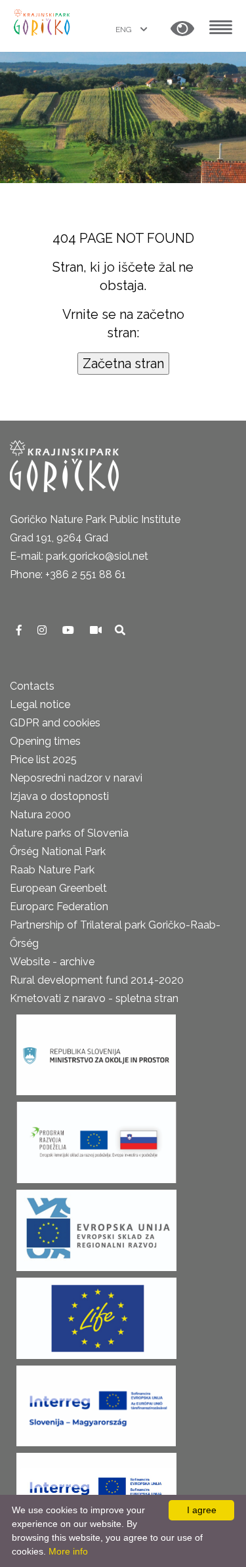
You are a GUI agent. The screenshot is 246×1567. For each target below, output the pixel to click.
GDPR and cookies (55, 723)
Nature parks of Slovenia (69, 833)
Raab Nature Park (52, 870)
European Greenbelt (58, 888)
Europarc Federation (59, 906)
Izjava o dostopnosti (59, 796)
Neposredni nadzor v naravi (76, 778)
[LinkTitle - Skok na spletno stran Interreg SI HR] (96, 1489)
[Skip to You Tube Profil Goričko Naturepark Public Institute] (69, 630)
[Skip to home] (42, 21)
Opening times (45, 741)
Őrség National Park (58, 851)
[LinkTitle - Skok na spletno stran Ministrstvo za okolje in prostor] (96, 1051)
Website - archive (52, 961)
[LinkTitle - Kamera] (97, 630)
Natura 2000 (40, 814)
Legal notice (40, 704)
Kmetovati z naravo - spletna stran (94, 998)
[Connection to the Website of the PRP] (96, 1138)
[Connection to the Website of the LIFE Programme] (96, 1314)
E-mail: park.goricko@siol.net (79, 556)
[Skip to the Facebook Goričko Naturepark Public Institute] (20, 630)
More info (68, 1551)
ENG (124, 29)
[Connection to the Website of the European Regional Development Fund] (96, 1226)
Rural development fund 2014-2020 (97, 980)
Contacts (32, 686)
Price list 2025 (43, 759)
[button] (182, 29)
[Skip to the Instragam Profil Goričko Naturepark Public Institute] (43, 630)
